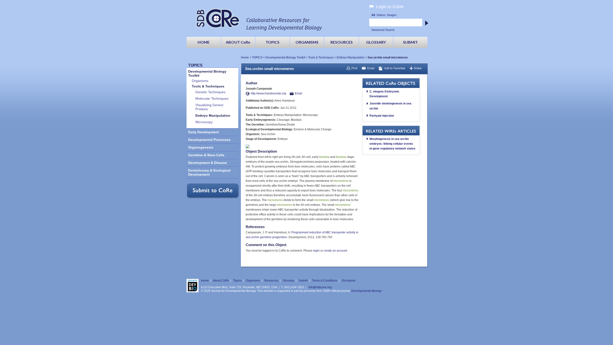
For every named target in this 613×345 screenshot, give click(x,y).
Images (392, 15)
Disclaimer (349, 280)
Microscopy (204, 122)
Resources (271, 280)
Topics (237, 280)
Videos (381, 15)
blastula (324, 157)
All (373, 15)
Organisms (200, 81)
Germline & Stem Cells (206, 155)
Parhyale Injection (381, 115)
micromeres (341, 181)
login (316, 250)
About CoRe (221, 280)
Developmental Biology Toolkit (285, 57)
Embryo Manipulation (350, 57)
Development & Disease (207, 163)
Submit (303, 280)
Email (298, 93)
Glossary (288, 280)
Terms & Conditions (324, 280)
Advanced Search (383, 30)
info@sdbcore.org (320, 287)
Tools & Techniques (321, 57)
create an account (335, 250)
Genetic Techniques (210, 92)
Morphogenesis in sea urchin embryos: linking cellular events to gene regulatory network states (392, 143)
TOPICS (257, 57)
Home (245, 57)
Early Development (203, 132)
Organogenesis (200, 147)
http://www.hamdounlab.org (268, 93)
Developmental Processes (209, 140)
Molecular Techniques (211, 98)
